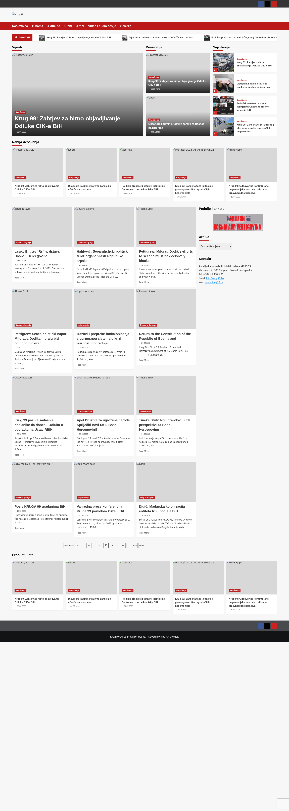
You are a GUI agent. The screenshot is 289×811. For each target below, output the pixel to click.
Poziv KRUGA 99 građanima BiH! (41, 506)
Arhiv (80, 26)
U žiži (68, 26)
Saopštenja (20, 112)
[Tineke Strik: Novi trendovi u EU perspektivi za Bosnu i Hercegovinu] (166, 395)
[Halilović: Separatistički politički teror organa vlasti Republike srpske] (104, 227)
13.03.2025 (21, 511)
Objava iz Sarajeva (148, 325)
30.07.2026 (155, 132)
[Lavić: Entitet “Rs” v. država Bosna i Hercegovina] (42, 227)
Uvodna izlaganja (23, 243)
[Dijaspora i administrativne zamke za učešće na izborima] (223, 83)
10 (94, 545)
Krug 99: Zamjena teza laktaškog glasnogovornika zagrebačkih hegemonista (255, 128)
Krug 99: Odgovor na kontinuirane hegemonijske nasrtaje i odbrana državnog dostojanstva (249, 189)
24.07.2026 (128, 193)
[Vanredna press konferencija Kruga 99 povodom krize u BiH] (104, 482)
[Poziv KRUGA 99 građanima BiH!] (42, 482)
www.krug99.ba (214, 282)
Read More (19, 278)
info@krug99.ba (215, 278)
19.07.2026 (235, 197)
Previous (69, 545)
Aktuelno (53, 26)
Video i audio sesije (102, 26)
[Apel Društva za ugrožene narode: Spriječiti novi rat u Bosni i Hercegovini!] (104, 395)
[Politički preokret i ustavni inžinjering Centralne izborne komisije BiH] (223, 105)
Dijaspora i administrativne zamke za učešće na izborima (160, 37)
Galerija (125, 26)
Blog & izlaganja (147, 498)
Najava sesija (83, 325)
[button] (275, 26)
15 (123, 545)
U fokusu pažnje (85, 411)
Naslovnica (20, 26)
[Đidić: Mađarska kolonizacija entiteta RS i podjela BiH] (166, 482)
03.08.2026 (21, 132)
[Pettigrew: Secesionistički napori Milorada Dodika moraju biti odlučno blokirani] (42, 309)
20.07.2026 (181, 197)
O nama (37, 26)
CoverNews (155, 636)
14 (117, 545)
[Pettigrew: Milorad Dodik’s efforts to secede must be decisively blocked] (166, 227)
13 (111, 545)
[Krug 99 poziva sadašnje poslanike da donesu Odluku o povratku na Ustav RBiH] (42, 395)
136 (135, 545)
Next (141, 545)
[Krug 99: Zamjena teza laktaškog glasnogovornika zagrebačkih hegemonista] (223, 126)
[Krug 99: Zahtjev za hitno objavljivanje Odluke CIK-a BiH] (77, 94)
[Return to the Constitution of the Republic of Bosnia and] (166, 309)
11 (100, 545)
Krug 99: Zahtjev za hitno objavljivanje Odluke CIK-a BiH (78, 37)
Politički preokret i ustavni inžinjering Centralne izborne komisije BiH (253, 106)
